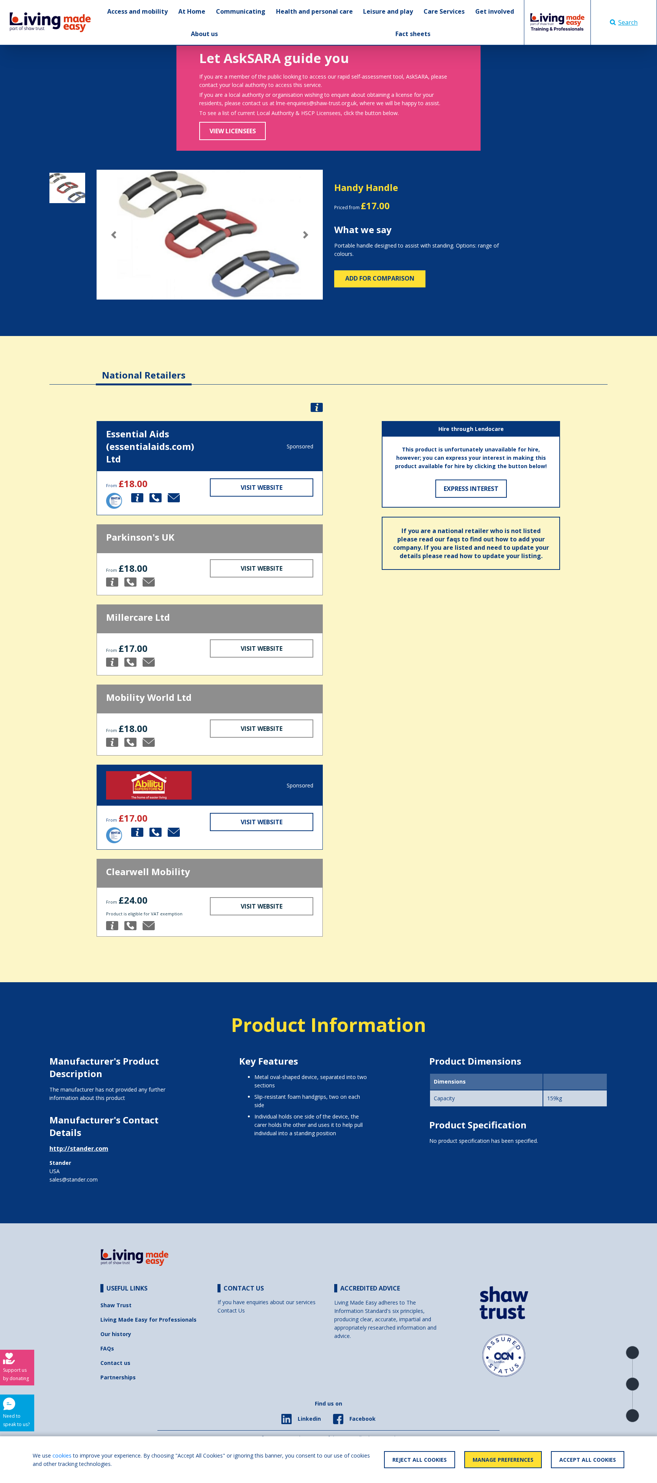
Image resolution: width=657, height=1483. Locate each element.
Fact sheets (412, 34)
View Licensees (232, 131)
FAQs (107, 1348)
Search (628, 22)
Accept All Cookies (587, 1459)
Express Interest (471, 488)
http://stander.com (78, 1148)
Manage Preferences (503, 1459)
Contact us (115, 1362)
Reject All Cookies (419, 1459)
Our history (115, 1334)
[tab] (144, 369)
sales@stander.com (73, 1179)
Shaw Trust (116, 1305)
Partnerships (118, 1377)
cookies (61, 1455)
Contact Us (231, 1310)
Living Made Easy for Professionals (148, 1319)
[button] (113, 234)
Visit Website (261, 487)
